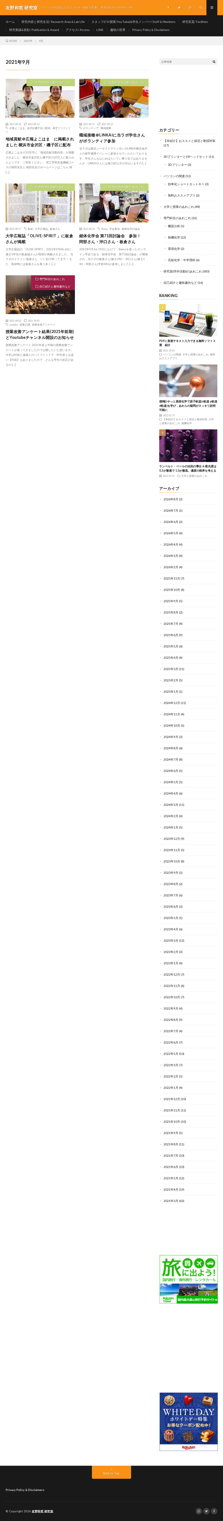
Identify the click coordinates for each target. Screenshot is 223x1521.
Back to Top (111, 1473)
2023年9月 (171, 872)
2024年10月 (172, 725)
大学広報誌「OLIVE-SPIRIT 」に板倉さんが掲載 (39, 238)
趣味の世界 (117, 30)
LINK (99, 30)
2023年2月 (171, 952)
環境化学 (174, 248)
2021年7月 (171, 1155)
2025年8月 (171, 612)
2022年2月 (171, 1076)
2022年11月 (172, 986)
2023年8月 (171, 884)
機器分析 (174, 226)
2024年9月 (171, 737)
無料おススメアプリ (181, 195)
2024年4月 (171, 793)
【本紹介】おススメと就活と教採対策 (189, 141)
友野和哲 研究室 (42, 1511)
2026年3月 (171, 556)
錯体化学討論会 (131, 228)
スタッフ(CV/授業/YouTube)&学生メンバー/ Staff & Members (133, 22)
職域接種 (106, 128)
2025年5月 (171, 646)
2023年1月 (171, 963)
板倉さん (55, 228)
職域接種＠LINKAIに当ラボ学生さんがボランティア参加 (112, 138)
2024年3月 (171, 805)
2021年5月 (171, 1178)
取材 (30, 228)
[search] (214, 61)
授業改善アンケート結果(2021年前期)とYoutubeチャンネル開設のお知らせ (40, 334)
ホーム (10, 22)
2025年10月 (172, 590)
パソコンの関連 (174, 176)
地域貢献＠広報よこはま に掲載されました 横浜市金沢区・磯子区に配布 (40, 141)
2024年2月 (171, 816)
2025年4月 (171, 657)
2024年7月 (171, 759)
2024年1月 (171, 827)
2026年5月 (171, 533)
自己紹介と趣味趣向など (55, 286)
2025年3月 (171, 669)
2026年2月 (171, 567)
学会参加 (114, 228)
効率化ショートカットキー (186, 184)
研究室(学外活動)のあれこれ (53, 82)
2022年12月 (172, 974)
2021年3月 (171, 1201)
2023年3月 (171, 940)
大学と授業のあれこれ (179, 206)
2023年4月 (171, 929)
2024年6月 (171, 771)
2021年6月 (171, 1167)
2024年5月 (171, 782)
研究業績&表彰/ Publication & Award (34, 30)
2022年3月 (171, 1065)
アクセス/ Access (78, 30)
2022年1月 (171, 1087)
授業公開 (25, 324)
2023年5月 (171, 918)
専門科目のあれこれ (52, 279)
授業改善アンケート (44, 324)
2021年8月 (171, 1144)
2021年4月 (171, 1189)
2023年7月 (171, 895)
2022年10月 (172, 997)
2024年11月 (172, 714)
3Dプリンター (177, 164)
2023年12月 (172, 838)
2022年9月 (171, 1008)
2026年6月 (171, 522)
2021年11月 (172, 1110)
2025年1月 (171, 691)
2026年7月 (171, 510)
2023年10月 (172, 861)
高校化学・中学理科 (181, 260)
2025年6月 (171, 635)
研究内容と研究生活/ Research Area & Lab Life (53, 22)
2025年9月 (171, 601)
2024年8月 (171, 748)
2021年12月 (172, 1099)
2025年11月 (172, 578)
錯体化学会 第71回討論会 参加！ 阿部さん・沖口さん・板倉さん (112, 238)
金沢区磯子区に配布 (39, 128)
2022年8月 (171, 1020)
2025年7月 (171, 623)
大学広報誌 (41, 228)
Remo (104, 228)
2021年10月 (172, 1121)
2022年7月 (171, 1031)
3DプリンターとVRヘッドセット (186, 156)
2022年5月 (171, 1053)
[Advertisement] (188, 96)
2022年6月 (171, 1042)
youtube (13, 324)
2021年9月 (171, 1133)
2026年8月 (171, 499)
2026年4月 (171, 544)
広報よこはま (17, 128)
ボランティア (91, 128)
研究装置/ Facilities (195, 22)
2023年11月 (172, 850)
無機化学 (174, 237)
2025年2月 (171, 680)
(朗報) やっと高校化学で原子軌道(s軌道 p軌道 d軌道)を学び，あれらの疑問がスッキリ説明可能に (188, 406)
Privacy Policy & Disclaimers (151, 30)
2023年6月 (171, 906)
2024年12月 (172, 703)
